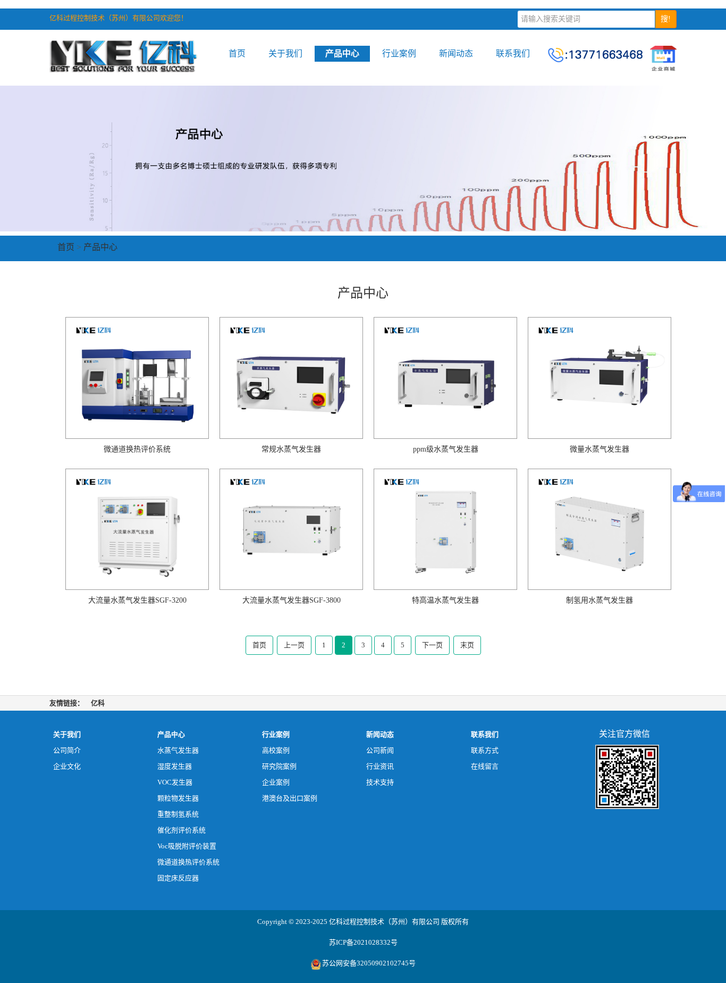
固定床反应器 (178, 878)
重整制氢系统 (178, 814)
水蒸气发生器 (178, 750)
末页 (467, 645)
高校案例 (276, 750)
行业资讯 (380, 766)
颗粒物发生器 (178, 798)
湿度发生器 (174, 766)
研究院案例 (279, 766)
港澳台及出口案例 (289, 798)
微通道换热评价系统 (188, 862)
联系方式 (485, 750)
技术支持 (380, 782)
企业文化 (67, 766)
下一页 (432, 645)
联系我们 (513, 53)
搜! (666, 19)
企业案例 (276, 782)
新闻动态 (456, 53)
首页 (237, 53)
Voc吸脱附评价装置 (186, 846)
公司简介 (67, 750)
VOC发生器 (174, 782)
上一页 (294, 645)
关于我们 (285, 53)
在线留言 (485, 766)
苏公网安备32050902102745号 (369, 963)
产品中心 (342, 53)
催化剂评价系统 (181, 830)
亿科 (98, 703)
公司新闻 (380, 750)
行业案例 (399, 53)
